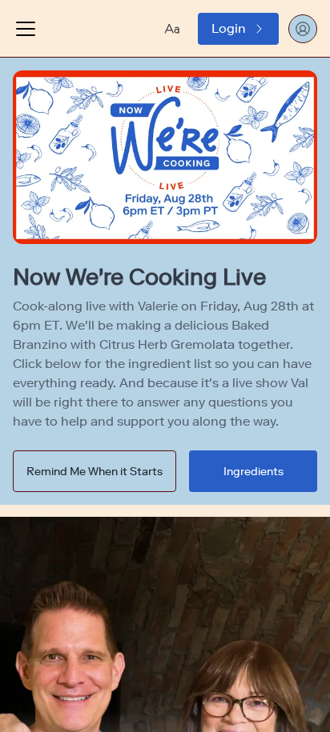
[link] (238, 29)
